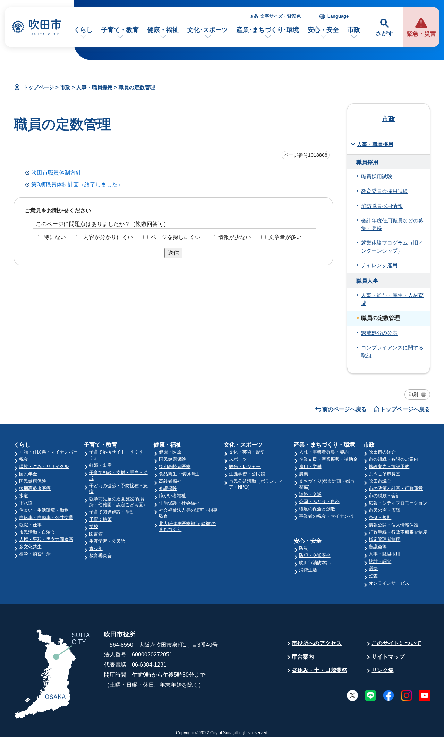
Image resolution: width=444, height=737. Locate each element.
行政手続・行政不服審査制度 (398, 532)
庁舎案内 (303, 657)
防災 (303, 548)
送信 (173, 253)
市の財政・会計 (384, 495)
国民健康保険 (32, 481)
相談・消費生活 (35, 554)
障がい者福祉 (172, 495)
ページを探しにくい (175, 237)
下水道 (26, 503)
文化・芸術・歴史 (247, 452)
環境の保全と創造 (317, 508)
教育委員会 (100, 555)
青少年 (96, 548)
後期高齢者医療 (35, 488)
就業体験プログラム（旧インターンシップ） (392, 246)
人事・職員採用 (94, 87)
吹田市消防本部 (315, 562)
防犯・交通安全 (315, 555)
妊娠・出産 (100, 465)
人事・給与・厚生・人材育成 (392, 299)
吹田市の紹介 (382, 452)
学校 (93, 526)
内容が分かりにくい (108, 237)
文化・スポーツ (243, 445)
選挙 (373, 568)
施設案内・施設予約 (389, 466)
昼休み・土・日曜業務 (319, 670)
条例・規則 (380, 517)
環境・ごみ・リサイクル (44, 466)
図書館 (96, 533)
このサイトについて (396, 643)
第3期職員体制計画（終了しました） (77, 184)
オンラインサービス (389, 583)
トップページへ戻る (405, 409)
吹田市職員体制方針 (56, 173)
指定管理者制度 (384, 539)
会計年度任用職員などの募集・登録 (392, 224)
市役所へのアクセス (317, 643)
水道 (23, 495)
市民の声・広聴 (384, 510)
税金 (23, 459)
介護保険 (168, 488)
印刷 (413, 394)
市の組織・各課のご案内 (393, 459)
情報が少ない (234, 237)
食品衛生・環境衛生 (179, 473)
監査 (373, 575)
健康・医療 (170, 452)
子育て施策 (100, 519)
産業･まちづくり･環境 (268, 29)
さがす (384, 33)
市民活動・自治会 (37, 532)
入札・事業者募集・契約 (324, 452)
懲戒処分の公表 (379, 333)
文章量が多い (285, 237)
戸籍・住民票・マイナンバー (48, 452)
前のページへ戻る (344, 409)
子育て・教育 (120, 29)
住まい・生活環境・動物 (44, 510)
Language (338, 16)
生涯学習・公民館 (107, 541)
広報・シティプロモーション (398, 503)
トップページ (38, 87)
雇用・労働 (310, 466)
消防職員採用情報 (382, 206)
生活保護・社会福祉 (179, 503)
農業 (303, 473)
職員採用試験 (376, 176)
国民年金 (28, 473)
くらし (83, 29)
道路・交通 (310, 494)
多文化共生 (30, 546)
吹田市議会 (380, 481)
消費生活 (308, 570)
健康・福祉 (163, 29)
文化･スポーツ (207, 29)
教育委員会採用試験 (384, 191)
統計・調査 (380, 561)
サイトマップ (388, 657)
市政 (354, 29)
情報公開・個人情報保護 (393, 524)
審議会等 (378, 546)
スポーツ (238, 459)
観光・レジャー (245, 466)
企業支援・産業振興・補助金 (328, 459)
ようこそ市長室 (384, 473)
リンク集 (383, 670)
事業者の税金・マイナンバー (328, 516)
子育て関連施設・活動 (111, 512)
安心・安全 (323, 29)
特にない (55, 237)
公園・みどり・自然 (319, 501)
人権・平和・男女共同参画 (46, 539)
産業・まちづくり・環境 (324, 445)
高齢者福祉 (170, 481)
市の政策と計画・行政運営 (396, 488)
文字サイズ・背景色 (280, 16)
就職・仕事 (30, 524)
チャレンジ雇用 (379, 265)
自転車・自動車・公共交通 (46, 517)
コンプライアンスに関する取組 (392, 351)
